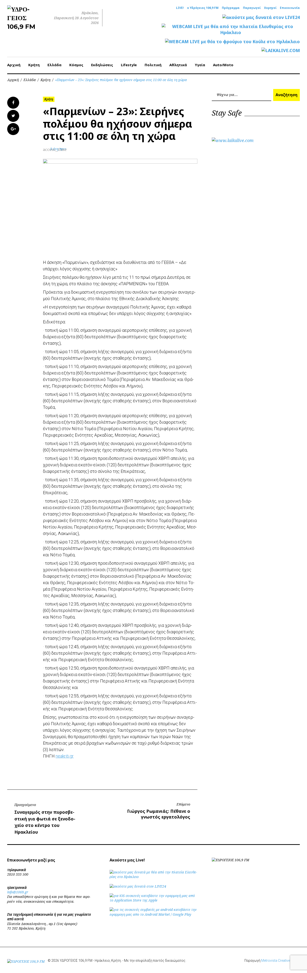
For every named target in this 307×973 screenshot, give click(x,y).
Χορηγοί (270, 8)
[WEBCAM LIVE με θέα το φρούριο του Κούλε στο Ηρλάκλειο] (232, 42)
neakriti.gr (65, 756)
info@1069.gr (17, 892)
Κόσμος (76, 64)
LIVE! (180, 8)
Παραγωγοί (252, 8)
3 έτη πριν (58, 149)
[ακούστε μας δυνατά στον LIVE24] (261, 17)
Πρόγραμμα (231, 8)
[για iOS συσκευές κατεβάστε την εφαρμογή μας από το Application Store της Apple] (154, 900)
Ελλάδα (54, 64)
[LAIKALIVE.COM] (280, 50)
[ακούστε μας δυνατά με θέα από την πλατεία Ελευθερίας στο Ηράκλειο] (154, 876)
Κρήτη (34, 64)
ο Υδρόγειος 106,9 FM (202, 8)
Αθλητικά (178, 64)
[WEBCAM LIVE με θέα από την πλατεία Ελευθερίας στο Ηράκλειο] (231, 30)
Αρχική (13, 64)
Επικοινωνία (290, 8)
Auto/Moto (223, 64)
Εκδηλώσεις (102, 64)
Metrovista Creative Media (280, 960)
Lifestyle (129, 64)
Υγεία (200, 64)
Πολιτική (153, 64)
